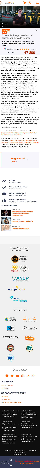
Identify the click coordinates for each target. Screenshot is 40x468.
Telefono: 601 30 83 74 (8, 416)
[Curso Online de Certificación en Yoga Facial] (6, 228)
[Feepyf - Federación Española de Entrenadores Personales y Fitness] (20, 269)
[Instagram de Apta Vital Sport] (22, 376)
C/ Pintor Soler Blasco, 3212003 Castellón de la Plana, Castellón (29, 414)
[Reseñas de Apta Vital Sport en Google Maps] (10, 49)
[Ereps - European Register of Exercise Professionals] (20, 299)
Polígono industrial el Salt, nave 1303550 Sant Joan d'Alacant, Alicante (10, 426)
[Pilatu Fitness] (29, 328)
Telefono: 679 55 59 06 (8, 443)
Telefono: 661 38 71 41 (27, 441)
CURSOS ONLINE (7, 385)
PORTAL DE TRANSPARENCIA (11, 402)
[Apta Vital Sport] (7, 2)
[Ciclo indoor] (29, 338)
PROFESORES (5, 399)
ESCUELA (4, 396)
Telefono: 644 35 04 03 (8, 430)
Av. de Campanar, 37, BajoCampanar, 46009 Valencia (9, 413)
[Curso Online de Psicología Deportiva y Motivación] (6, 220)
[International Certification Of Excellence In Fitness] (20, 259)
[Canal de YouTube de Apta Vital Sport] (17, 376)
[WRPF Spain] (10, 348)
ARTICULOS (5, 388)
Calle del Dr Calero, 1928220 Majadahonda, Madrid (29, 424)
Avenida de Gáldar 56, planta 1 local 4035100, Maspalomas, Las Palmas (10, 439)
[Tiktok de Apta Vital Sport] (27, 376)
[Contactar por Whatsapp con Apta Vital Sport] (29, 3)
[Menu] (24, 3)
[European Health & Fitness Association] (20, 289)
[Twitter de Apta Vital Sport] (12, 376)
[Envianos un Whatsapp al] (33, 376)
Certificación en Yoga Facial (20, 228)
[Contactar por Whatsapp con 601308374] (11, 461)
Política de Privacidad (20, 454)
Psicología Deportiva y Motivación (22, 221)
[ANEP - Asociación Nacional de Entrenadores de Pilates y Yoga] (20, 279)
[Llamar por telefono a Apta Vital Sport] (11, 466)
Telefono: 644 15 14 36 (27, 418)
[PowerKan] (10, 338)
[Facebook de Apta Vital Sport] (6, 376)
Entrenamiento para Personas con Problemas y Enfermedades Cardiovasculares (22, 213)
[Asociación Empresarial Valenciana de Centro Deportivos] (10, 319)
